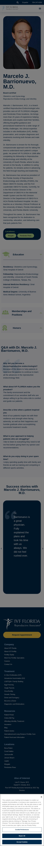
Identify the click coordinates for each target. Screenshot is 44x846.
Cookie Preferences (22, 829)
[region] (22, 820)
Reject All (22, 836)
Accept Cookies (22, 842)
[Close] (41, 797)
